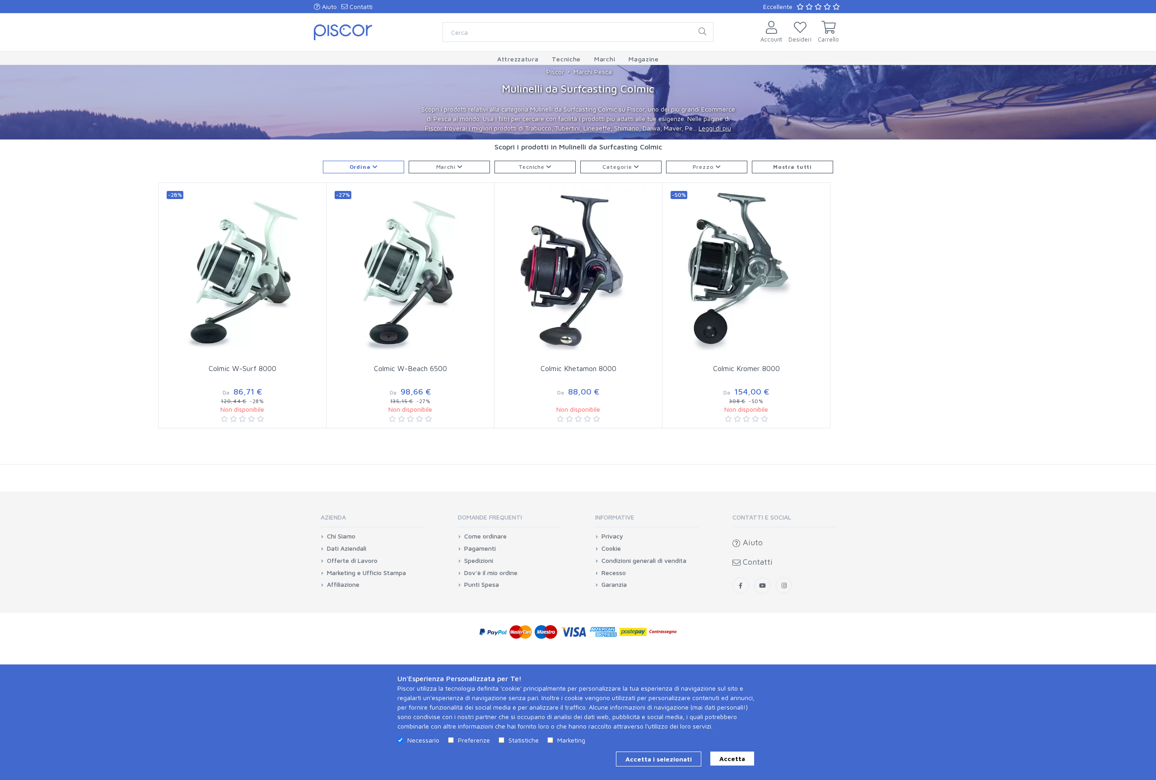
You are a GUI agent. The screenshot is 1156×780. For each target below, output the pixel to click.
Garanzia (614, 584)
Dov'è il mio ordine (490, 572)
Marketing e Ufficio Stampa (366, 572)
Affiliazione (343, 584)
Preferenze (474, 740)
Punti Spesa (481, 584)
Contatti (360, 6)
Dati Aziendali (346, 548)
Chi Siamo (341, 536)
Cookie (611, 548)
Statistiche (523, 740)
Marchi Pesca (592, 71)
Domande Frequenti (490, 517)
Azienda (333, 517)
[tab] (372, 520)
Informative (614, 517)
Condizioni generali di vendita (643, 560)
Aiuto (328, 6)
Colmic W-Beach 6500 (410, 368)
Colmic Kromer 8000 (746, 368)
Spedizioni (478, 560)
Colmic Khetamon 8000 (578, 368)
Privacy (612, 536)
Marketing (571, 740)
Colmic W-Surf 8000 (242, 368)
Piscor (555, 71)
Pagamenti (480, 548)
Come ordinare (485, 536)
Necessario (423, 740)
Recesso (613, 572)
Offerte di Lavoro (352, 560)
